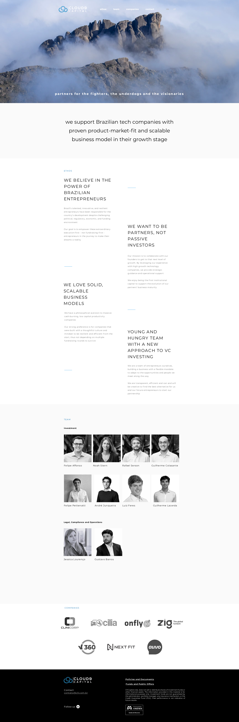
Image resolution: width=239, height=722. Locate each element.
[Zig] (87, 647)
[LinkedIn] (78, 706)
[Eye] (78, 448)
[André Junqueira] (107, 488)
